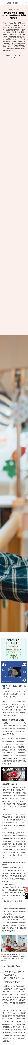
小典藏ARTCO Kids (12, 9)
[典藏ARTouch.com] (14, 3)
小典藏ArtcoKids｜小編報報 (14, 55)
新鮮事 (18, 9)
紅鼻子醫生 (3, 954)
